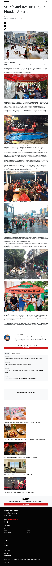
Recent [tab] (7, 353)
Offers (28, 532)
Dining (28, 530)
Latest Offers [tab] (15, 353)
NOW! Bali (6, 553)
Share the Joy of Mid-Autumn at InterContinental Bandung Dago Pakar (23, 358)
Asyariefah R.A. (19, 18)
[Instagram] (4, 521)
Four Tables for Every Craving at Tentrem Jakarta (18, 364)
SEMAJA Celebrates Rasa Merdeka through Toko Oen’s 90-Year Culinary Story (24, 439)
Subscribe (6, 545)
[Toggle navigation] (46, 1)
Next (26, 396)
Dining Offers (7, 356)
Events (5, 530)
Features (6, 534)
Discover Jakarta (7, 532)
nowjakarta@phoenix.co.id (13, 519)
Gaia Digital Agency (36, 559)
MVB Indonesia (7, 555)
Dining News (7, 362)
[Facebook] (7, 521)
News (5, 16)
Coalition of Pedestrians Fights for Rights (26, 392)
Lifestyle (28, 528)
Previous (26, 390)
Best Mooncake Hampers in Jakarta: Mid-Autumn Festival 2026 (20, 457)
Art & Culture (6, 535)
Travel (28, 534)
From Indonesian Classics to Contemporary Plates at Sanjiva (20, 378)
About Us (6, 543)
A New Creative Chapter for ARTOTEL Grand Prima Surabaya (20, 474)
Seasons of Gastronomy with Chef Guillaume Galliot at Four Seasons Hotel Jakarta (26, 398)
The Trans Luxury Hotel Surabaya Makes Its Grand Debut (19, 492)
